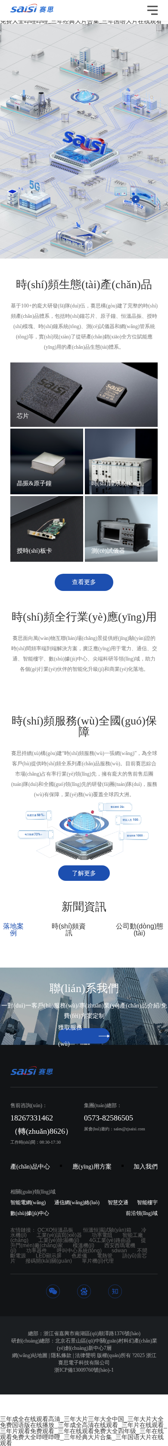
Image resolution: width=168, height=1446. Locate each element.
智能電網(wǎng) (28, 1202)
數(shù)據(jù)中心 (29, 1213)
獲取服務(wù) (70, 1036)
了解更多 (84, 873)
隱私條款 (61, 1355)
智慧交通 (118, 1202)
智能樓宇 (147, 1202)
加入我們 (146, 1166)
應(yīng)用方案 (92, 1166)
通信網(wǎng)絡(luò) (77, 1202)
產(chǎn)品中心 (30, 1166)
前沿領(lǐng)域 (122, 199)
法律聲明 (85, 1355)
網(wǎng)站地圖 (29, 1355)
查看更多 (84, 582)
